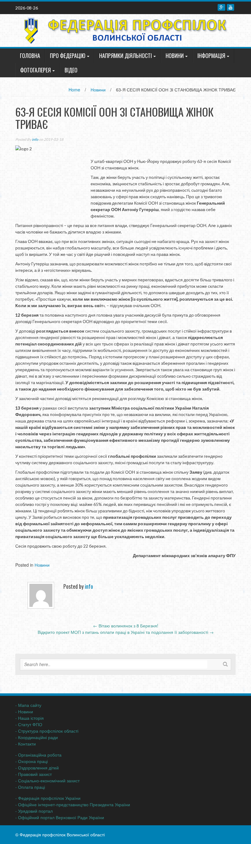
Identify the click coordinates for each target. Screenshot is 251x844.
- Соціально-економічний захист (47, 780)
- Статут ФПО (28, 724)
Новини (175, 56)
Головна (30, 56)
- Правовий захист (33, 774)
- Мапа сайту (28, 705)
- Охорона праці (31, 761)
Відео (71, 70)
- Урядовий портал (34, 811)
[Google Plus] (221, 7)
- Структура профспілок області (46, 731)
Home (74, 90)
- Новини (24, 711)
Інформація (211, 56)
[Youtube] (230, 7)
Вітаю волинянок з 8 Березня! (125, 625)
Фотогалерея (35, 70)
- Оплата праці (30, 787)
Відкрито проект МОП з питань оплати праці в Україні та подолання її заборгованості (126, 632)
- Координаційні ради (36, 737)
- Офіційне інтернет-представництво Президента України (72, 804)
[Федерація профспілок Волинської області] (123, 30)
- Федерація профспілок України (48, 798)
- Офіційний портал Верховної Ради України (59, 817)
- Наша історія (29, 718)
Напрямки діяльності (125, 56)
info (35, 139)
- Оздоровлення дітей (37, 768)
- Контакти (25, 744)
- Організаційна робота (38, 755)
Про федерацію (67, 56)
